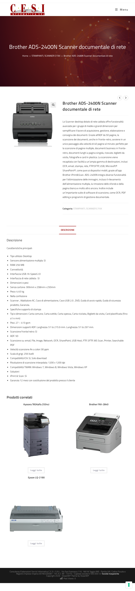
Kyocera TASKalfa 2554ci (36, 404)
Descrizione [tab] (67, 230)
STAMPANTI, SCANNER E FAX (87, 208)
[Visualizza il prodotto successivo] (125, 97)
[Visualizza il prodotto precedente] (119, 97)
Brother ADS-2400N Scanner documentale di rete (88, 55)
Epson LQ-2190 (36, 477)
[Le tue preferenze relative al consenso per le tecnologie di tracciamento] (129, 584)
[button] (53, 105)
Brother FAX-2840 (98, 404)
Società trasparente (110, 573)
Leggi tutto (36, 470)
